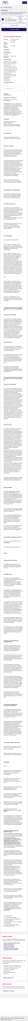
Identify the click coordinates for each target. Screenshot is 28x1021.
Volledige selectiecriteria (8, 977)
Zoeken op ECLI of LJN (9, 945)
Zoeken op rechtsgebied (9, 946)
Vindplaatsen (7, 78)
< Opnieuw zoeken (14, 25)
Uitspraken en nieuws (8, 7)
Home (2, 7)
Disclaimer (9, 1019)
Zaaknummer (7, 49)
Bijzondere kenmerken (6, 57)
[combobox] (14, 88)
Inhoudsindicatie (7, 59)
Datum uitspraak (6, 43)
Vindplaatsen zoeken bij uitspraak (11, 948)
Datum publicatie (6, 46)
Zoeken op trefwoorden (9, 944)
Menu (24, 2)
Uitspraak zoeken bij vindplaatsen (11, 949)
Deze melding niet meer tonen (20, 19)
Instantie (6, 39)
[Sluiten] (25, 19)
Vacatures (2, 1019)
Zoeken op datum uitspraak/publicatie (12, 942)
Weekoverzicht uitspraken (8, 990)
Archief (6, 1019)
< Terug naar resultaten (14, 29)
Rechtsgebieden (7, 52)
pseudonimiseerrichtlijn (11, 20)
